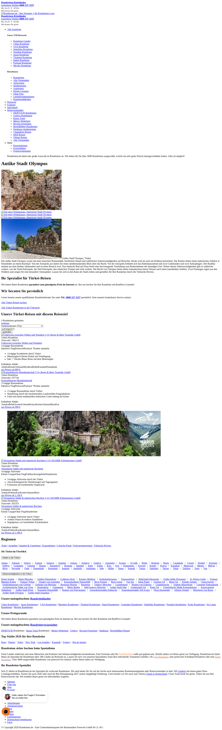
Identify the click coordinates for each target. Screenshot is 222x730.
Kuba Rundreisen (196, 604)
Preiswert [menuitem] (11, 102)
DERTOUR (7, 630)
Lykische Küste (64, 545)
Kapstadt (56, 642)
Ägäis (4, 545)
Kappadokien (48, 545)
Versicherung (13, 703)
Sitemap (11, 681)
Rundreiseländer (40, 598)
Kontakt (11, 690)
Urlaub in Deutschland (156, 674)
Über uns (11, 684)
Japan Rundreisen (29, 604)
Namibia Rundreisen (176, 604)
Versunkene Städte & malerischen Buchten (21, 506)
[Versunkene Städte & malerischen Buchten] (40, 498)
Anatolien (13, 545)
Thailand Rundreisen (90, 604)
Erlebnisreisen (14, 716)
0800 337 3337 (73, 297)
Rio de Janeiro (79, 642)
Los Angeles (44, 642)
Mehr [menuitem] (9, 143)
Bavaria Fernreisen (88, 630)
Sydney (66, 642)
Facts (9, 722)
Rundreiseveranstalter (43, 624)
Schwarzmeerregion (82, 545)
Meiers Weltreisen (59, 630)
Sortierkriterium (8, 326)
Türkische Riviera (102, 545)
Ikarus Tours (32, 630)
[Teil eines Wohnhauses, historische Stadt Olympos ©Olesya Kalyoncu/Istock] (111, 213)
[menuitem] (18, 77)
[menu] (111, 93)
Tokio (20, 642)
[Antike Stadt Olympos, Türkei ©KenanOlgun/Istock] (31, 258)
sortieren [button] (5, 323)
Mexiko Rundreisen (23, 607)
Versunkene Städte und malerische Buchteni (22, 468)
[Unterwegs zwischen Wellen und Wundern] (40, 335)
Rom (3, 642)
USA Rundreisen (48, 604)
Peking (11, 642)
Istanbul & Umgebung (30, 545)
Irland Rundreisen (110, 604)
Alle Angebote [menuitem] (14, 29)
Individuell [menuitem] (12, 107)
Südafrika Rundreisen (154, 604)
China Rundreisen (9, 604)
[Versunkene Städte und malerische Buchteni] (41, 460)
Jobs (9, 687)
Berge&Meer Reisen (120, 630)
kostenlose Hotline (17, 5)
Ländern (182, 671)
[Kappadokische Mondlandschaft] (36, 372)
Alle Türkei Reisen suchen (14, 302)
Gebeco (74, 630)
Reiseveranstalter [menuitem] (15, 110)
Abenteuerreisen (15, 706)
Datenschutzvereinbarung (19, 719)
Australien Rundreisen (131, 604)
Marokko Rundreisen (68, 604)
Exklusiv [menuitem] (11, 104)
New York (30, 642)
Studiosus (103, 630)
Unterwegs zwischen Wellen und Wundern (21, 343)
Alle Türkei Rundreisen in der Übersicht (20, 307)
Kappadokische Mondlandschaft (16, 380)
